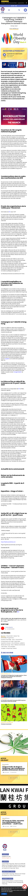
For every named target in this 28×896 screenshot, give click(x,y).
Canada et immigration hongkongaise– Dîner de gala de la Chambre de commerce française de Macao (14, 676)
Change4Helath (17, 372)
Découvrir (14, 778)
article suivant (4, 813)
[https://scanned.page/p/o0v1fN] (14, 65)
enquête (7, 358)
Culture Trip (16, 636)
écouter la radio (25, 10)
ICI (18, 612)
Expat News (17, 641)
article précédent (4, 759)
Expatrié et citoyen (6, 643)
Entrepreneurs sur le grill (7, 641)
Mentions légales (6, 858)
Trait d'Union (4, 646)
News (12, 645)
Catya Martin (9, 627)
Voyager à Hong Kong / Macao (9, 648)
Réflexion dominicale (19, 645)
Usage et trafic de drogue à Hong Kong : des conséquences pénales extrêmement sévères (13, 768)
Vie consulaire (11, 646)
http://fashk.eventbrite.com (8, 542)
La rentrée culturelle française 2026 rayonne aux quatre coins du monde (13, 701)
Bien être (3, 636)
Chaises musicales (6, 724)
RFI (9, 212)
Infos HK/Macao (10, 55)
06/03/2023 (13, 772)
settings (10, 891)
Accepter (4, 893)
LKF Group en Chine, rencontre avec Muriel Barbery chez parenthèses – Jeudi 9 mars (13, 822)
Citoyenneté (9, 636)
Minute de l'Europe (5, 645)
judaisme (22, 643)
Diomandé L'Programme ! (7, 637)
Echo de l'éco (19, 639)
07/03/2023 (13, 826)
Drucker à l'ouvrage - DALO (8, 639)
